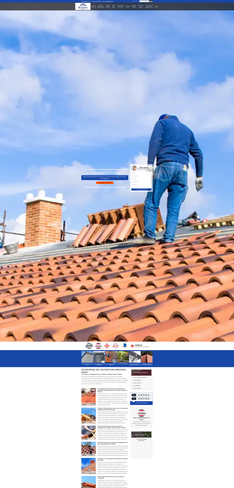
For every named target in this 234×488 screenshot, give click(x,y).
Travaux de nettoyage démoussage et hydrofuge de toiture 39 (149, 6)
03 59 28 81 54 (86, 1)
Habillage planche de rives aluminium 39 (141, 6)
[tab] (117, 195)
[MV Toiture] (82, 6)
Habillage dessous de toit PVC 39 (108, 6)
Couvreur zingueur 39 (156, 6)
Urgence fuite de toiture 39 (113, 6)
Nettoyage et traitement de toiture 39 (134, 6)
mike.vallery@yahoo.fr (108, 1)
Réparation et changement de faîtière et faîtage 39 (100, 6)
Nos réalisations (105, 182)
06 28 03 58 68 (97, 1)
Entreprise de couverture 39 (93, 6)
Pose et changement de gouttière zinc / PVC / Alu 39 (120, 6)
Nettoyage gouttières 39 (127, 6)
